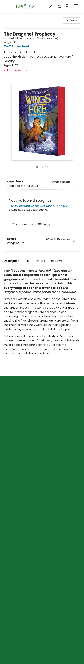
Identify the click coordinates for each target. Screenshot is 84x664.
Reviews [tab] (56, 261)
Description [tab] (11, 261)
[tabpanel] (42, 317)
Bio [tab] (27, 261)
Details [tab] (40, 261)
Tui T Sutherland (16, 46)
